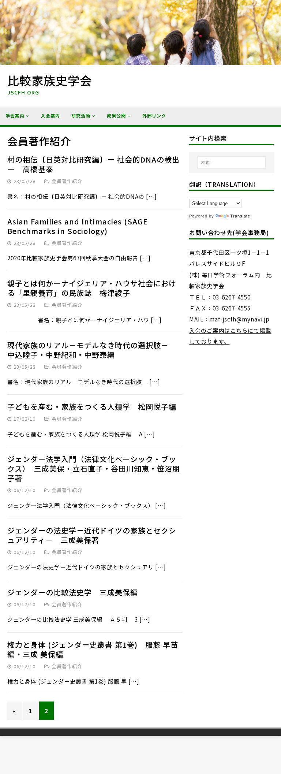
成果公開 (116, 115)
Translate (240, 216)
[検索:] (231, 162)
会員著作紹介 (67, 181)
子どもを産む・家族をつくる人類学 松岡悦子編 (91, 406)
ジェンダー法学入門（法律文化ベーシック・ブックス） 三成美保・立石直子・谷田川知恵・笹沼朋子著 (93, 468)
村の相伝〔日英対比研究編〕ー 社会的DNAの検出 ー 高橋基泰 (93, 164)
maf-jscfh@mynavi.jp (239, 319)
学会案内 (15, 115)
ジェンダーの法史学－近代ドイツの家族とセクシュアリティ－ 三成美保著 (91, 535)
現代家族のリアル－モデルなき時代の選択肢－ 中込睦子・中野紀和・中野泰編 (91, 350)
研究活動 (80, 115)
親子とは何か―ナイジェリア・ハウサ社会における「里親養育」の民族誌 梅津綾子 (91, 288)
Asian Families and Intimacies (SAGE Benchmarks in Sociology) (77, 226)
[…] (151, 196)
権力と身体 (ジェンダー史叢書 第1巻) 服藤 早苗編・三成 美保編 (92, 649)
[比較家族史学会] (140, 60)
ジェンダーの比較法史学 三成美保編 (72, 592)
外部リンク (154, 115)
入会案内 (50, 115)
